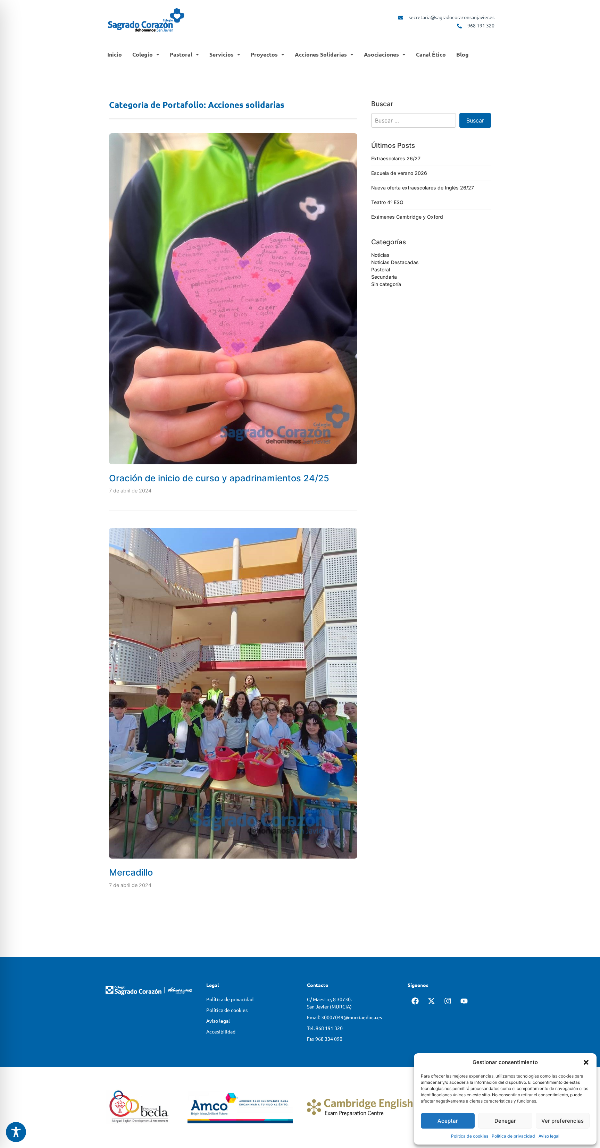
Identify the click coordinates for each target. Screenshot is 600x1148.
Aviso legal (549, 1136)
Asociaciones (381, 54)
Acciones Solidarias (321, 54)
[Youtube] (464, 1003)
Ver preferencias (562, 1120)
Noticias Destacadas (395, 262)
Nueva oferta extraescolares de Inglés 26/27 (422, 188)
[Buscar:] (413, 120)
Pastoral (181, 54)
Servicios (221, 54)
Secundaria (384, 277)
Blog (462, 54)
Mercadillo (131, 872)
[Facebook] (415, 1003)
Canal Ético (431, 54)
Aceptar (448, 1120)
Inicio (114, 54)
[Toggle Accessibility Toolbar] (16, 1132)
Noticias (380, 255)
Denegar (505, 1120)
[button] (586, 1062)
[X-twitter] (431, 1003)
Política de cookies (469, 1136)
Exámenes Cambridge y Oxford (407, 217)
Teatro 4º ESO (387, 202)
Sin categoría (386, 284)
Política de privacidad (513, 1136)
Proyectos (264, 54)
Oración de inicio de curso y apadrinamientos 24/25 (219, 478)
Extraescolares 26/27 (395, 158)
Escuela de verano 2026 (399, 173)
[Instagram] (447, 1003)
